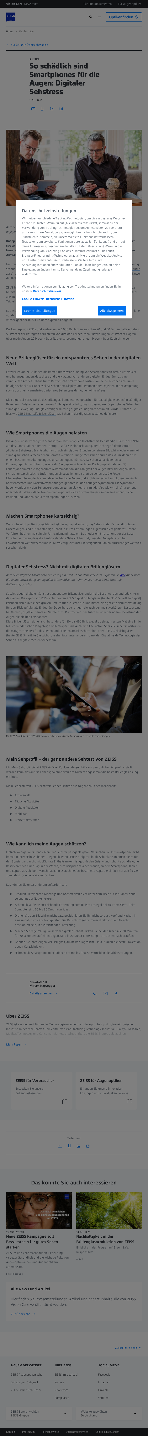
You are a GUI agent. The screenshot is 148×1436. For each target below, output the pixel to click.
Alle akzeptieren (112, 311)
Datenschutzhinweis (47, 291)
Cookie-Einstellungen (39, 311)
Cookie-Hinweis (33, 299)
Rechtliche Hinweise (60, 299)
